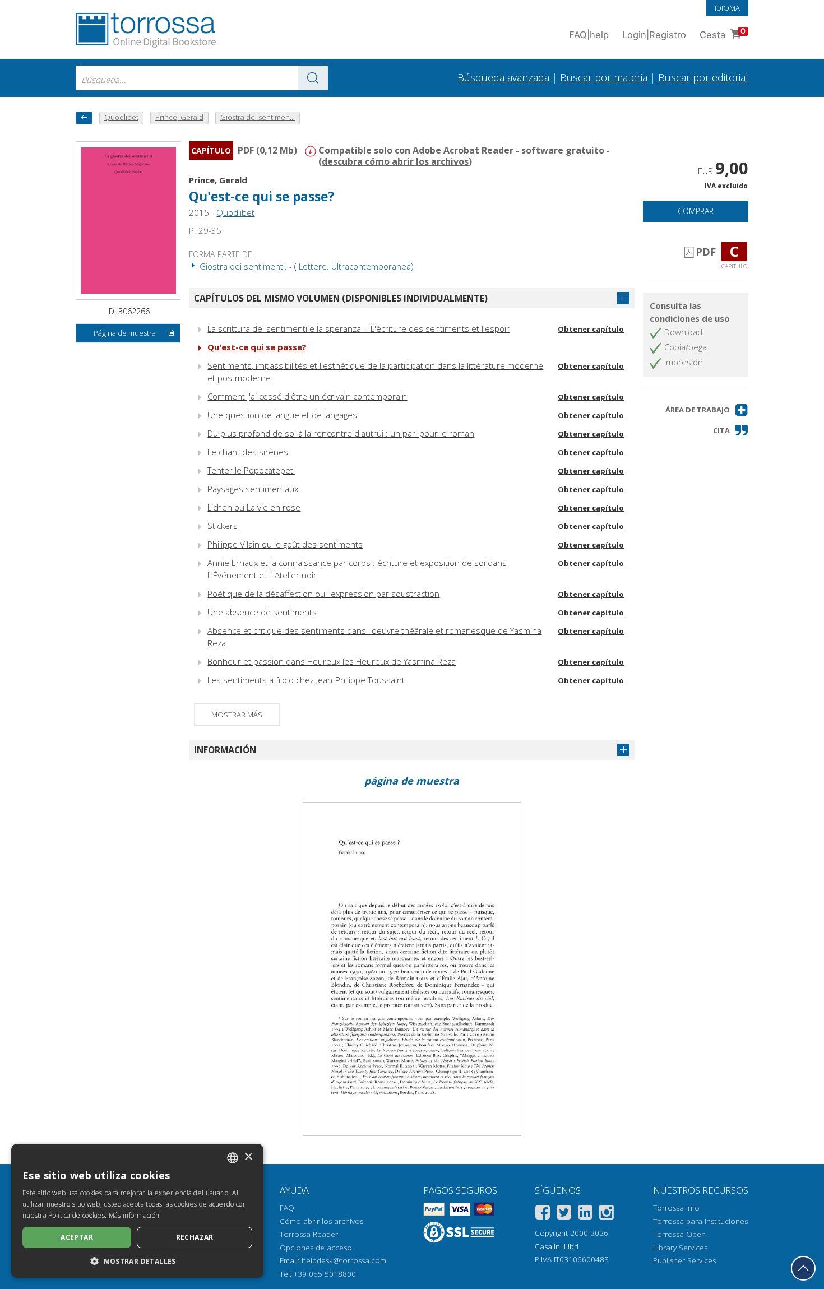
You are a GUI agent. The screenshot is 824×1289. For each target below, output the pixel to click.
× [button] (248, 1157)
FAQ (287, 1208)
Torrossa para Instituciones (700, 1221)
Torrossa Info (676, 1208)
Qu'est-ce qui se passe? (257, 347)
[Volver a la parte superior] (803, 1268)
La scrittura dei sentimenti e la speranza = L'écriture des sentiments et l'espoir (358, 328)
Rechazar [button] (195, 1237)
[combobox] (202, 78)
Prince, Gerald (218, 180)
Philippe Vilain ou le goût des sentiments (285, 544)
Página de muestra (125, 333)
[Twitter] (563, 1214)
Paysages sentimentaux (252, 488)
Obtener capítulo (591, 329)
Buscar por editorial (703, 77)
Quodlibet (235, 212)
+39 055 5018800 (325, 1274)
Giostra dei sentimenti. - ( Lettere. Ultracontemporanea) (305, 266)
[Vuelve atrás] (84, 118)
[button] (706, 410)
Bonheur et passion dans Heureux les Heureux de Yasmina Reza (331, 661)
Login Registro (654, 34)
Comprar (696, 211)
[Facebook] (542, 1214)
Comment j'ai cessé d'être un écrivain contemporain (307, 396)
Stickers (222, 525)
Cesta (723, 33)
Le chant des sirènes (247, 451)
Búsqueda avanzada (503, 77)
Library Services (680, 1247)
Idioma (727, 8)
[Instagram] (606, 1214)
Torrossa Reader (309, 1234)
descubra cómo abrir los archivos (395, 161)
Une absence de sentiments (262, 612)
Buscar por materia (603, 77)
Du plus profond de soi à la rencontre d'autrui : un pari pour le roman (340, 433)
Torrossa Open (679, 1234)
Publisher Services (684, 1260)
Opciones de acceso (316, 1247)
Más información (134, 1215)
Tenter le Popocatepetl (251, 470)
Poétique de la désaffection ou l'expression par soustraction (323, 593)
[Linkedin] (585, 1214)
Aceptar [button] (77, 1237)
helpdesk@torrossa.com (344, 1260)
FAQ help (589, 34)
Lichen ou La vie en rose (253, 507)
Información (225, 750)
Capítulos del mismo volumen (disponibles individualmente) (341, 298)
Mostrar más (236, 715)
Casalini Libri (556, 1246)
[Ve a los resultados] (313, 78)
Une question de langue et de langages (282, 414)
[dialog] (137, 1211)
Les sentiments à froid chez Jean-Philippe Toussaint (306, 679)
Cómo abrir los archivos (321, 1221)
